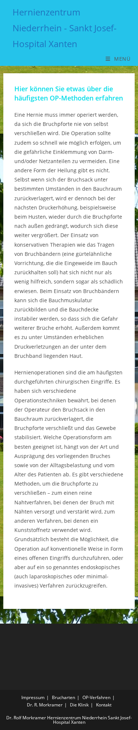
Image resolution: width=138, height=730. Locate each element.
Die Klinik (79, 705)
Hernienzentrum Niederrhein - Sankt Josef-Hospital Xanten (65, 28)
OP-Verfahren (96, 697)
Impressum (33, 697)
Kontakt (104, 705)
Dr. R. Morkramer (45, 705)
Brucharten (63, 697)
